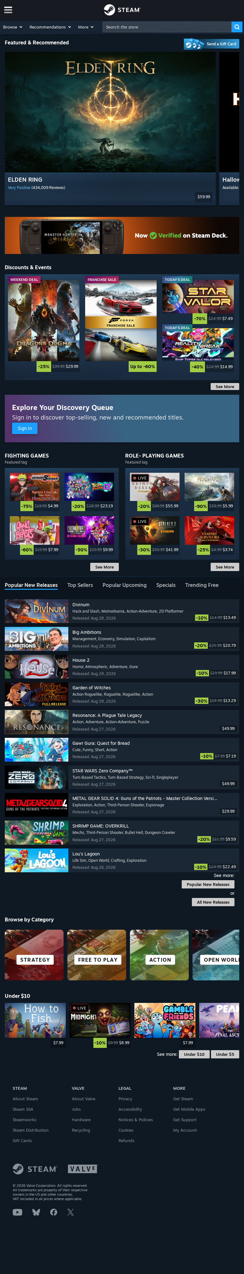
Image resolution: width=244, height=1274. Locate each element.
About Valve (83, 1098)
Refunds (126, 1140)
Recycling (81, 1130)
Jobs (76, 1109)
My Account (185, 1130)
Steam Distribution (31, 1130)
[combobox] (167, 27)
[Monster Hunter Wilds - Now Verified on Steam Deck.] (122, 235)
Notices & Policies (136, 1119)
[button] (13, 27)
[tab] (31, 586)
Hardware (81, 1119)
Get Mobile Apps (189, 1109)
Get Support (185, 1119)
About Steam (25, 1098)
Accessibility (130, 1109)
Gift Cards (22, 1140)
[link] (43, 326)
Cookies (126, 1130)
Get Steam (183, 1098)
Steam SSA (23, 1109)
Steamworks (24, 1119)
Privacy (125, 1098)
